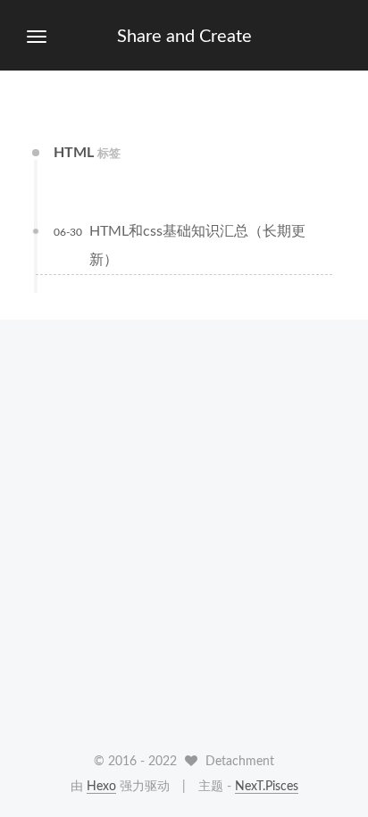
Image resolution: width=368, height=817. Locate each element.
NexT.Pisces (266, 786)
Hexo (101, 786)
